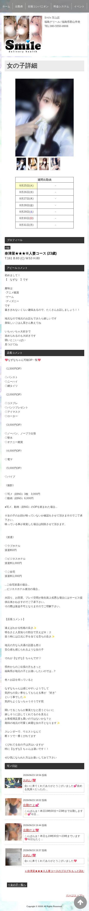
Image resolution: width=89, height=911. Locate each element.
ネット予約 (34, 18)
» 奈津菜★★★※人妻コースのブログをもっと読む (54, 871)
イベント (79, 6)
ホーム (6, 6)
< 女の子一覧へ (17, 884)
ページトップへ (75, 895)
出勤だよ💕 (31, 805)
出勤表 (19, 6)
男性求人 (66, 18)
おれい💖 (29, 780)
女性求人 (51, 18)
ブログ (6, 18)
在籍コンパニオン (38, 6)
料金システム (61, 6)
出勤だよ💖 (31, 830)
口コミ (19, 18)
